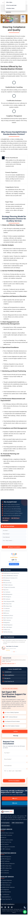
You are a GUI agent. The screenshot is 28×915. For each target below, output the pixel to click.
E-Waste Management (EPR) (8, 601)
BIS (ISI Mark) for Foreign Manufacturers (11, 573)
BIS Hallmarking (6, 580)
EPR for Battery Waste (7, 606)
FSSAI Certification (7, 620)
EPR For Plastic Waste (6, 865)
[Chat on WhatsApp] (25, 912)
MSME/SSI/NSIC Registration (8, 887)
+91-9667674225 (8, 672)
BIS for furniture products (7, 839)
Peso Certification (6, 592)
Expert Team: (9, 202)
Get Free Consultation (14, 780)
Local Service (10, 15)
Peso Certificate (5, 844)
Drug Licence (5, 589)
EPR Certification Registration (8, 863)
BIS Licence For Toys (6, 842)
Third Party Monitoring (7, 631)
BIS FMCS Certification (7, 835)
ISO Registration (6, 622)
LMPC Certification (6, 849)
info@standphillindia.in (9, 675)
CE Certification (6, 608)
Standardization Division (8, 615)
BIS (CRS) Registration (7, 594)
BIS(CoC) (4, 837)
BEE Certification (6, 599)
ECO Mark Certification (8, 585)
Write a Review (14, 564)
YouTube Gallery (11, 8)
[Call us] (25, 907)
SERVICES (8, 12)
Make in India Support (7, 627)
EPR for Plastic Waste (7, 603)
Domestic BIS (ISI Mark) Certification (10, 575)
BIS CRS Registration (6, 856)
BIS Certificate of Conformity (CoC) (10, 577)
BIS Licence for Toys (7, 582)
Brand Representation (6, 891)
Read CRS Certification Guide (8, 663)
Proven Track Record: (11, 157)
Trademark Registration (7, 624)
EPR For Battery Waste (7, 868)
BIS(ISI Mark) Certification (8, 832)
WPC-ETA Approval (7, 596)
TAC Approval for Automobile (9, 587)
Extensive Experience (11, 172)
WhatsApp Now (7, 678)
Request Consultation (14, 547)
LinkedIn (15, 803)
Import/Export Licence (6, 882)
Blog (7, 19)
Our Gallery (9, 2)
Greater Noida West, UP (9, 681)
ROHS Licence (6, 613)
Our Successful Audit (11, 5)
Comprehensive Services (12, 187)
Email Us (15, 798)
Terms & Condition (22, 910)
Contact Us (9, 22)
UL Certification (6, 610)
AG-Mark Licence (6, 629)
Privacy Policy (16, 910)
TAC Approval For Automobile (8, 846)
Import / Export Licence (7, 617)
